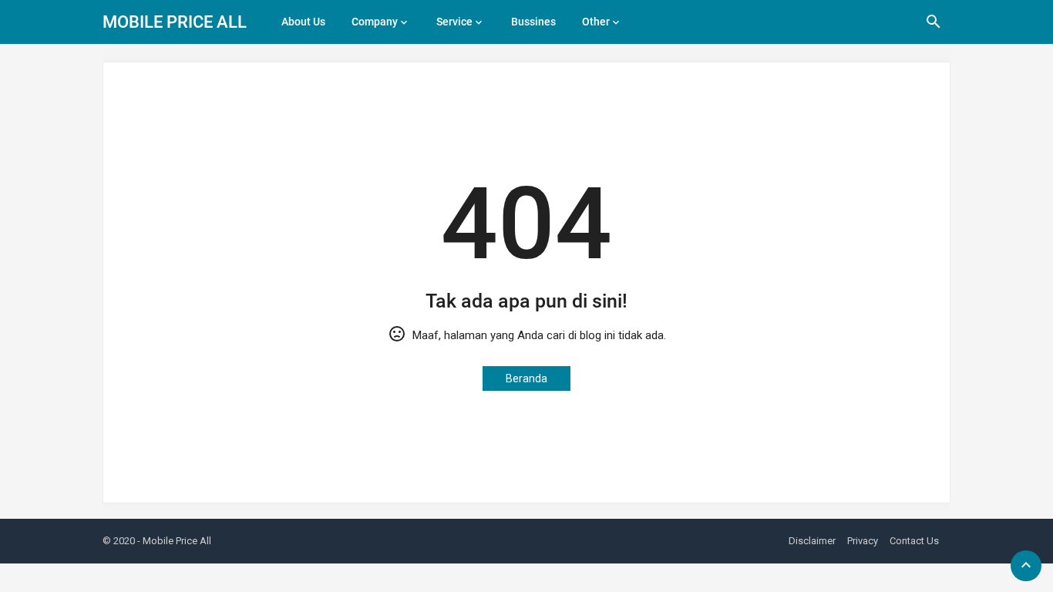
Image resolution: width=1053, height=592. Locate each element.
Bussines (533, 21)
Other (596, 21)
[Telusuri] (933, 27)
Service (454, 21)
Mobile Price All (175, 22)
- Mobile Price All (174, 541)
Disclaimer (812, 541)
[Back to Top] (1026, 565)
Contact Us (914, 541)
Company (375, 21)
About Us (303, 21)
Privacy (862, 541)
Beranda (526, 378)
